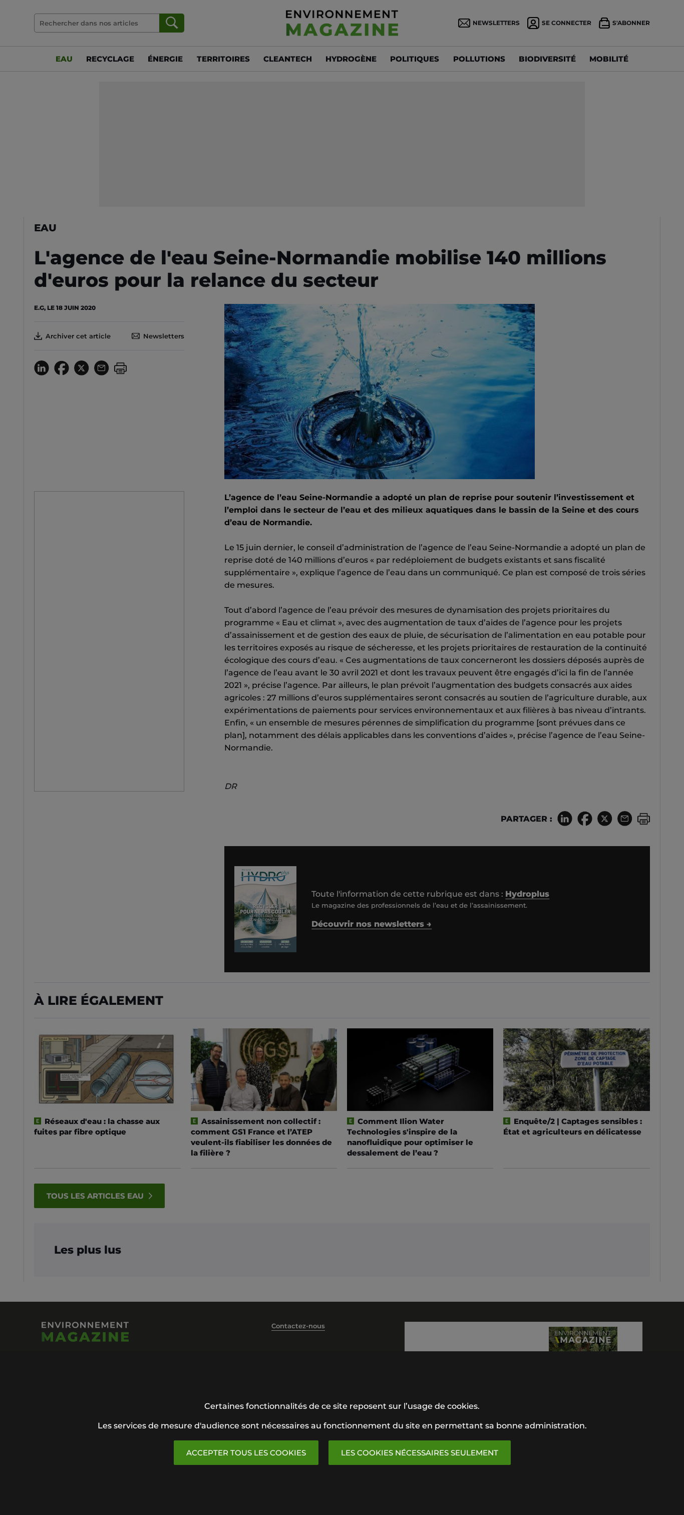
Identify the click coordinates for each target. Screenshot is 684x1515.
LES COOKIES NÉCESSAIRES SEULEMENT (419, 1452)
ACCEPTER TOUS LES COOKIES (246, 1452)
